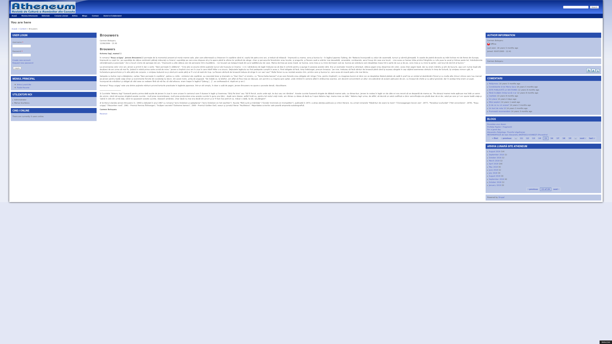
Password (17, 51)
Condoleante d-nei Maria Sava (502, 87)
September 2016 (496, 155)
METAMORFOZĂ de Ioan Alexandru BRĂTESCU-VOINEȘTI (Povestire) (517, 135)
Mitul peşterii (494, 102)
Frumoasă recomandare (499, 111)
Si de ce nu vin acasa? (499, 105)
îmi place (493, 99)
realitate (492, 96)
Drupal (501, 197)
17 (558, 138)
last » (592, 138)
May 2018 (493, 167)
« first (495, 138)
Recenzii (103, 114)
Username (17, 42)
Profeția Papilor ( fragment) (499, 127)
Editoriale (46, 16)
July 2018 (493, 173)
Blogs (84, 16)
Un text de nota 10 (497, 108)
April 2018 (493, 164)
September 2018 (496, 179)
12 (527, 138)
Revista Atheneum (28, 16)
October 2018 (495, 182)
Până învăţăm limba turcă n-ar (503, 93)
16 (551, 138)
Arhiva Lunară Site (24, 84)
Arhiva (74, 16)
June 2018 (493, 170)
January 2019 (495, 185)
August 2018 (494, 176)
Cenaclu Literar (59, 16)
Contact (95, 16)
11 (521, 138)
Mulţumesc (494, 84)
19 (570, 138)
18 (564, 138)
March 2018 (494, 161)
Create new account (21, 60)
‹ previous (506, 138)
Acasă (14, 16)
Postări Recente (23, 87)
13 (533, 138)
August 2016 (494, 151)
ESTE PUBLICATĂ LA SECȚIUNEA (503, 90)
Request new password (22, 63)
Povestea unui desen (496, 124)
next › (583, 138)
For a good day (494, 130)
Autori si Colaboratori (112, 16)
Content (22, 29)
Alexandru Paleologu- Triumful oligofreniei (506, 132)
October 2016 (495, 158)
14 (539, 138)
